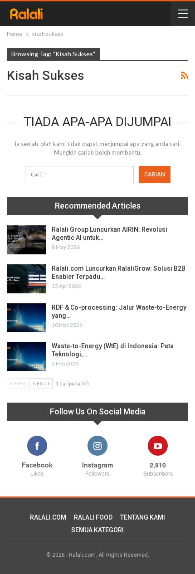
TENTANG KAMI (142, 517)
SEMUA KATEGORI (97, 530)
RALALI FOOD (93, 517)
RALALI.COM (48, 517)
